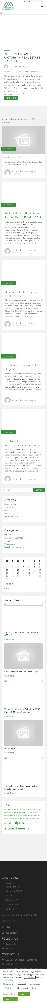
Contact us (10, 908)
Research (9, 883)
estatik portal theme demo (26, 809)
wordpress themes (31, 829)
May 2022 (8, 510)
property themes (9, 815)
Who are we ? (11, 900)
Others (34, 988)
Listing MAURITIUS (13, 891)
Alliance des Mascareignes (15, 119)
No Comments (32, 71)
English (28, 1)
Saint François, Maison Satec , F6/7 (21, 671)
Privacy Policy (8, 920)
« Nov (6, 588)
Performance (35, 984)
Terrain (7, 541)
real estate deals (31, 815)
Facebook (10, 944)
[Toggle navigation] (42, 6)
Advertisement (22, 988)
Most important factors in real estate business (22, 57)
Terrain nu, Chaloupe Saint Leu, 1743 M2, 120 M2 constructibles (22, 710)
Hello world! (12, 157)
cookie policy (8, 980)
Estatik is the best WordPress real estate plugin (23, 443)
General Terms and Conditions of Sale (19, 914)
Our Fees (6, 926)
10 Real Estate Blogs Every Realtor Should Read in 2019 (23, 215)
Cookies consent (9, 932)
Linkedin (10, 948)
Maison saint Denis (23, 812)
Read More (8, 149)
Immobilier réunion (10, 812)
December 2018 (11, 516)
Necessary (9, 984)
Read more (11, 98)
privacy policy (29, 977)
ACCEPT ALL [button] (10, 999)
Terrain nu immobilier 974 (21, 818)
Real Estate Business (13, 537)
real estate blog (21, 815)
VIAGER (8, 895)
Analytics (8, 988)
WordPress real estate (14, 547)
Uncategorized (11, 544)
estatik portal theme (11, 809)
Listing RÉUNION (12, 886)
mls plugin (33, 812)
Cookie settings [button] (9, 994)
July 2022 (8, 507)
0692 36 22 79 (12, 964)
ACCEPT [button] (24, 994)
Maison (7, 534)
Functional (21, 984)
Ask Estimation (12, 904)
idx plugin (39, 809)
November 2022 (11, 504)
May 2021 (8, 513)
